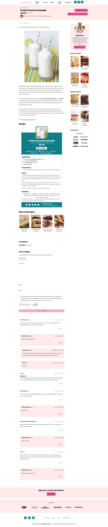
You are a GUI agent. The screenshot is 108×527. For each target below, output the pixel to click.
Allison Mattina (47, 153)
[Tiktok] (82, 2)
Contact (53, 518)
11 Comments (48, 16)
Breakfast (68, 2)
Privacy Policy (47, 518)
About (58, 518)
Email (20, 290)
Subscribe (51, 494)
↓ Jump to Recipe (81, 10)
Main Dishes (60, 2)
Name (20, 284)
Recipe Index (37, 2)
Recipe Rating (22, 258)
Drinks (52, 2)
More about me (79, 47)
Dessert (45, 2)
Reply (61, 329)
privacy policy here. (46, 300)
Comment (21, 263)
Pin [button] (45, 148)
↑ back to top (66, 518)
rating (53, 205)
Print (39, 148)
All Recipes (25, 7)
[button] (21, 13)
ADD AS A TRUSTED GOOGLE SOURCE (79, 13)
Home (21, 7)
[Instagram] (78, 2)
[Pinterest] (75, 2)
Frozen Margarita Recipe (28, 119)
